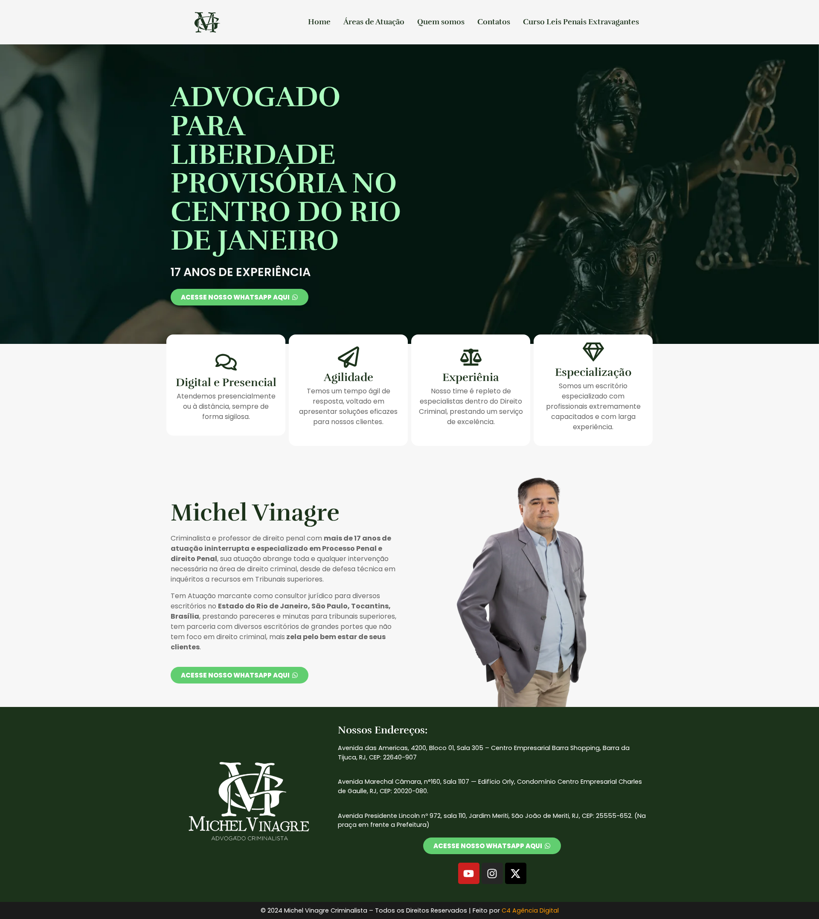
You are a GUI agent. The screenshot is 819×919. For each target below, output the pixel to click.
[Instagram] (492, 873)
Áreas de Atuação (373, 21)
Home (319, 21)
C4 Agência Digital (530, 910)
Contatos (493, 21)
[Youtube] (468, 873)
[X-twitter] (515, 873)
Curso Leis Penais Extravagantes (581, 21)
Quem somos (441, 21)
